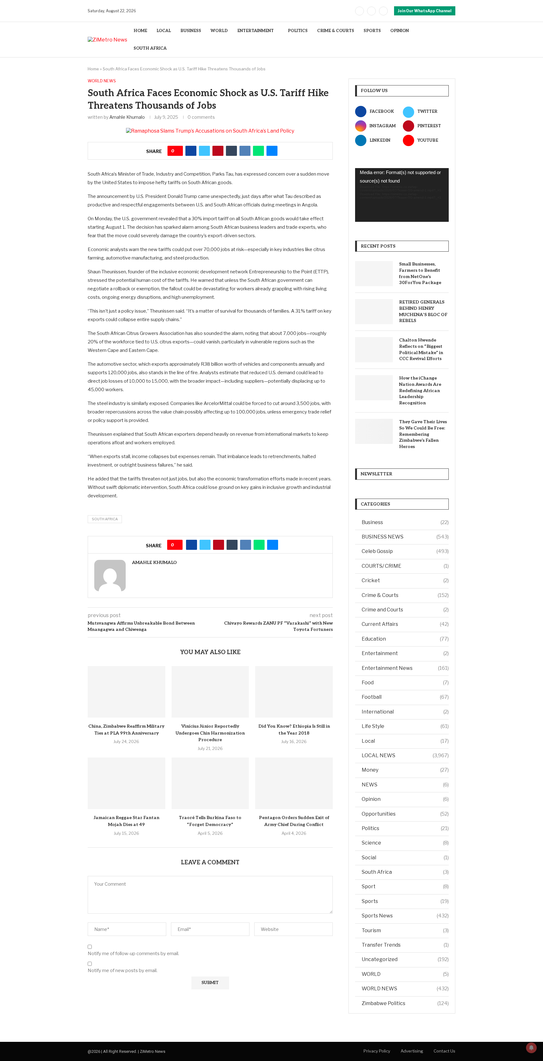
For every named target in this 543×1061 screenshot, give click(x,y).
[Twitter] (371, 11)
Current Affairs (405, 624)
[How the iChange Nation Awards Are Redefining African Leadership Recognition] (374, 387)
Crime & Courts (405, 595)
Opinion (405, 799)
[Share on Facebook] (190, 151)
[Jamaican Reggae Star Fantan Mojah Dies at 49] (126, 783)
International (405, 712)
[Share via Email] (271, 151)
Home (93, 68)
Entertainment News (405, 668)
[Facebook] (359, 11)
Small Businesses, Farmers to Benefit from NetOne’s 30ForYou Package (420, 273)
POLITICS (298, 30)
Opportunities (405, 814)
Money (405, 770)
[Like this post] (177, 151)
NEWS (405, 785)
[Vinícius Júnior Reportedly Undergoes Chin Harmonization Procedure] (210, 692)
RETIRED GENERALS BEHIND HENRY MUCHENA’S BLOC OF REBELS (423, 311)
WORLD (219, 30)
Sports (405, 901)
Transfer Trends (405, 945)
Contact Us (444, 1050)
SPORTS (372, 30)
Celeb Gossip (405, 551)
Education (405, 639)
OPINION (399, 30)
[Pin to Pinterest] (217, 151)
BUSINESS (190, 30)
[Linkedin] (383, 11)
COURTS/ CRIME (405, 566)
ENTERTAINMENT (255, 30)
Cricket (405, 580)
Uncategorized (405, 959)
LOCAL (163, 30)
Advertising (412, 1050)
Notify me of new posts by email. (122, 970)
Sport (405, 886)
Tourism (405, 930)
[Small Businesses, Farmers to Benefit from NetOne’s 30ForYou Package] (374, 273)
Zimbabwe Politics (405, 1003)
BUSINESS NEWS (405, 537)
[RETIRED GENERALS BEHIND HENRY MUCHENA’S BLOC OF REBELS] (374, 311)
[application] (402, 195)
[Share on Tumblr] (231, 151)
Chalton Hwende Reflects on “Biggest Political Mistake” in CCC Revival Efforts (421, 349)
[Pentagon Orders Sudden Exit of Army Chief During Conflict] (294, 783)
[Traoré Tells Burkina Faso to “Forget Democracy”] (210, 783)
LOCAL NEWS (405, 755)
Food (405, 683)
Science (405, 843)
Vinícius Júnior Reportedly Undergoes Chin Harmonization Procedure (210, 733)
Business (405, 522)
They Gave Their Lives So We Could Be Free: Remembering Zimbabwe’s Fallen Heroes (423, 434)
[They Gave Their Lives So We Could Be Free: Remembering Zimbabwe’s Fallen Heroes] (374, 431)
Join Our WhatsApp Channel (425, 10)
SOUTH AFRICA (150, 48)
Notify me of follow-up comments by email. (133, 953)
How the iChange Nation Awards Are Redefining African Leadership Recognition (420, 390)
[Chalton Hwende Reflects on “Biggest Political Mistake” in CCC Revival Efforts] (374, 349)
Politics (405, 828)
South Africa (105, 519)
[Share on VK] (244, 151)
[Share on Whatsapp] (258, 151)
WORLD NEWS (405, 989)
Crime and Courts (405, 610)
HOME (140, 30)
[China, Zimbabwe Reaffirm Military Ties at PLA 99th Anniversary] (126, 692)
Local (405, 741)
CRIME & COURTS (335, 30)
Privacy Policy (377, 1050)
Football (405, 697)
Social (405, 858)
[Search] (452, 39)
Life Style (405, 726)
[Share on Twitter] (204, 151)
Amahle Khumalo (127, 117)
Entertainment (405, 653)
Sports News (405, 916)
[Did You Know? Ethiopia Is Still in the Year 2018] (294, 692)
